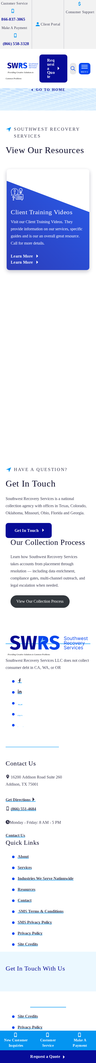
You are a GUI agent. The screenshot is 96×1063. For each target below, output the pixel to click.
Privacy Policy (30, 933)
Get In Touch (27, 530)
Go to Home (49, 90)
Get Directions (18, 800)
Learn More (22, 256)
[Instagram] (20, 703)
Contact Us (15, 835)
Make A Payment (80, 1042)
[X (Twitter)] (20, 714)
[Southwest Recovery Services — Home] (22, 65)
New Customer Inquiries (16, 1042)
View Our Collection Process (39, 601)
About (23, 856)
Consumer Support (80, 12)
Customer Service (48, 1042)
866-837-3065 (13, 19)
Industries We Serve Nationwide (45, 878)
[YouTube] (20, 725)
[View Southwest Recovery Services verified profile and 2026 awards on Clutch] (46, 745)
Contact (24, 900)
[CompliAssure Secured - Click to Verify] (48, 1005)
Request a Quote (51, 68)
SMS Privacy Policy (35, 922)
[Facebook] (20, 681)
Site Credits (28, 944)
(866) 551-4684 (23, 809)
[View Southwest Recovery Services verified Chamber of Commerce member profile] (20, 745)
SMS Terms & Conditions (40, 911)
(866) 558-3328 (16, 44)
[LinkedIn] (20, 692)
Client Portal (50, 24)
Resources (26, 889)
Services (25, 867)
